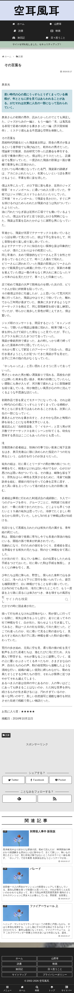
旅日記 (19, 969)
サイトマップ (19, 974)
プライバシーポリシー (55, 974)
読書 (7, 735)
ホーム (19, 958)
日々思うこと (55, 969)
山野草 (55, 958)
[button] (67, 599)
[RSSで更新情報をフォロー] (55, 799)
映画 (54, 963)
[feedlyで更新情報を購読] (19, 799)
